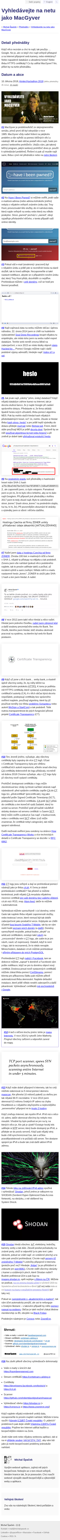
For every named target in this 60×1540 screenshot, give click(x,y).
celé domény (30, 282)
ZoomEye (46, 1319)
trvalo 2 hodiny (38, 1108)
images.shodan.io (10, 1279)
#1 (2, 127)
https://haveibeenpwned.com (18, 1371)
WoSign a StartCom (18, 707)
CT (35, 760)
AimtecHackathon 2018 (31, 81)
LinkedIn (4, 1532)
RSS (12, 1536)
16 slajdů (13, 85)
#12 (6, 1032)
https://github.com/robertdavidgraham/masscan (28, 1398)
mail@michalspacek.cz (19, 1529)
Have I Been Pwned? (19, 197)
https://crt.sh (10, 1389)
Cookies (4, 1536)
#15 (3, 1244)
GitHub (46, 1532)
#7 (2, 553)
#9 (2, 679)
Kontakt (4, 1529)
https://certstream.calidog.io (36, 1377)
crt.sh (26, 887)
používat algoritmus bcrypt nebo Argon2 (26, 433)
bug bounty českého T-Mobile (25, 924)
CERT (44, 1424)
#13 (3, 1087)
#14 (3, 1188)
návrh (40, 935)
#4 (2, 328)
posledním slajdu (17, 479)
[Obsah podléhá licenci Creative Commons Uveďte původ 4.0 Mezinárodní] (18, 1525)
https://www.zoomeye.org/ (36, 1407)
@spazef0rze (15, 1532)
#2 (2, 197)
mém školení (50, 155)
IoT (32, 1244)
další (40, 928)
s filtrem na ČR (42, 1279)
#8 (2, 619)
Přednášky (24, 27)
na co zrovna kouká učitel (26, 1283)
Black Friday (39, 1313)
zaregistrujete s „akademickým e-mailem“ (33, 1299)
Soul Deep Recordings (27, 335)
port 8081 (19, 1269)
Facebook (37, 1532)
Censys (30, 1319)
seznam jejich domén (24, 928)
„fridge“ (33, 1265)
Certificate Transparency (21, 714)
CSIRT (21, 1420)
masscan (6, 1094)
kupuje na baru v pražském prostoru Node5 (27, 1290)
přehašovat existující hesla (36, 436)
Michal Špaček (10, 27)
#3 (2, 264)
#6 (2, 479)
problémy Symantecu (40, 704)
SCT (48, 801)
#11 (3, 884)
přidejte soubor (24, 1440)
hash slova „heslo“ (16, 422)
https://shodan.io (31, 1403)
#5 (2, 398)
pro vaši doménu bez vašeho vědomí (39, 898)
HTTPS (32, 686)
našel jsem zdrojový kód (45, 623)
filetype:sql (37, 426)
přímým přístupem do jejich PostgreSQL (23, 952)
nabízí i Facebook (34, 958)
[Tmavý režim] (57, 2)
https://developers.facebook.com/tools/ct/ (24, 1386)
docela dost (36, 429)
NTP (15, 1128)
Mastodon (27, 1532)
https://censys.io (12, 1407)
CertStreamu (36, 972)
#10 (3, 757)
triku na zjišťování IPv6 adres (28, 1188)
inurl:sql (21, 426)
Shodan (19, 1191)
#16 (3, 1361)
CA (3, 771)
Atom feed (29, 901)
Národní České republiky (25, 1420)
